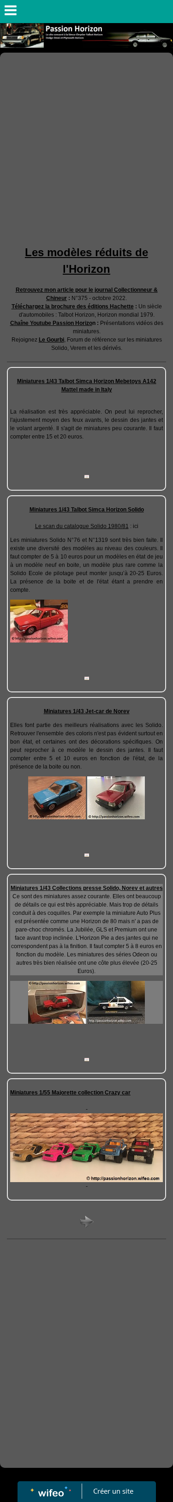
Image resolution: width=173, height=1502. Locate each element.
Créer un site (113, 1491)
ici (135, 526)
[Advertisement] (86, 143)
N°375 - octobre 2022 (98, 298)
